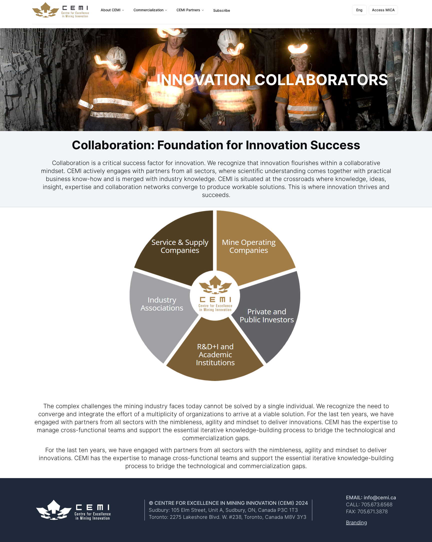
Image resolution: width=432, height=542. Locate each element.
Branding (356, 523)
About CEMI (110, 10)
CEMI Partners (188, 10)
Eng (361, 11)
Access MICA (383, 10)
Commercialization (149, 10)
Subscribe (221, 10)
